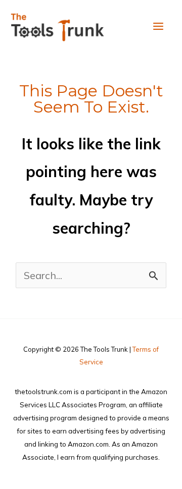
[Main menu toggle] (158, 26)
